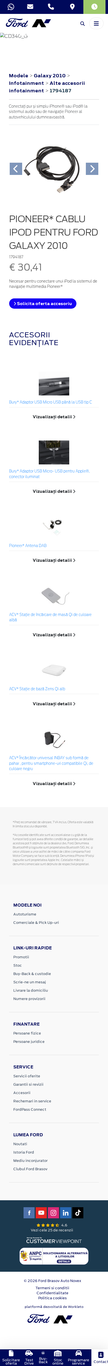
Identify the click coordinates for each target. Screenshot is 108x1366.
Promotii (21, 957)
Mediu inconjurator (30, 1160)
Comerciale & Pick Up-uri (36, 922)
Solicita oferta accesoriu (44, 303)
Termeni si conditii (52, 1288)
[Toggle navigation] (96, 23)
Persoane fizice (27, 1033)
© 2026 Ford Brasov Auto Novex (52, 1280)
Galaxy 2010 (50, 75)
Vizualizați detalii (53, 417)
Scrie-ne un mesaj (29, 982)
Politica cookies (52, 1298)
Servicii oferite (26, 1076)
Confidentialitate (52, 1293)
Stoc (17, 965)
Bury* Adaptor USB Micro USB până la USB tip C (50, 402)
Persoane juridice (29, 1041)
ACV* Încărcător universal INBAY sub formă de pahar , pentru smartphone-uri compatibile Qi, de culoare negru (51, 763)
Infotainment (27, 83)
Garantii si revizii (28, 1084)
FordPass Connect (29, 1109)
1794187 (60, 90)
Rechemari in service (32, 1101)
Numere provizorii (29, 998)
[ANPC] (54, 1255)
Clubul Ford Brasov (30, 1169)
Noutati (20, 1144)
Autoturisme (24, 914)
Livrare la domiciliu (30, 990)
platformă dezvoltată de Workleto (54, 1307)
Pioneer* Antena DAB (28, 546)
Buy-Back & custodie (32, 973)
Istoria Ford (23, 1152)
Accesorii (21, 1092)
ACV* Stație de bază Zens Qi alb (37, 689)
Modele (18, 75)
